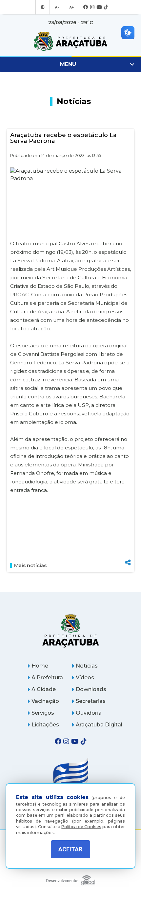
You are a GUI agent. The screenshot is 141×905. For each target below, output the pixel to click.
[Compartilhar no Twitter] (128, 540)
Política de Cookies (81, 826)
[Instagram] (92, 7)
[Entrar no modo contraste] (42, 7)
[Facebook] (85, 7)
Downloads (91, 689)
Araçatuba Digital (99, 725)
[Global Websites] (70, 879)
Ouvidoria (89, 713)
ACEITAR (70, 849)
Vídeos (85, 677)
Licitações (45, 725)
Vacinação (45, 701)
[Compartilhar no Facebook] (128, 529)
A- (57, 7)
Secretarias (91, 701)
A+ (71, 7)
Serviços (42, 713)
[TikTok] (106, 7)
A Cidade (43, 689)
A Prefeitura (47, 677)
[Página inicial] (70, 631)
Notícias (87, 666)
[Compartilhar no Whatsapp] (128, 550)
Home (39, 666)
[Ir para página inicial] (70, 41)
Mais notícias (30, 565)
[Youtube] (99, 7)
